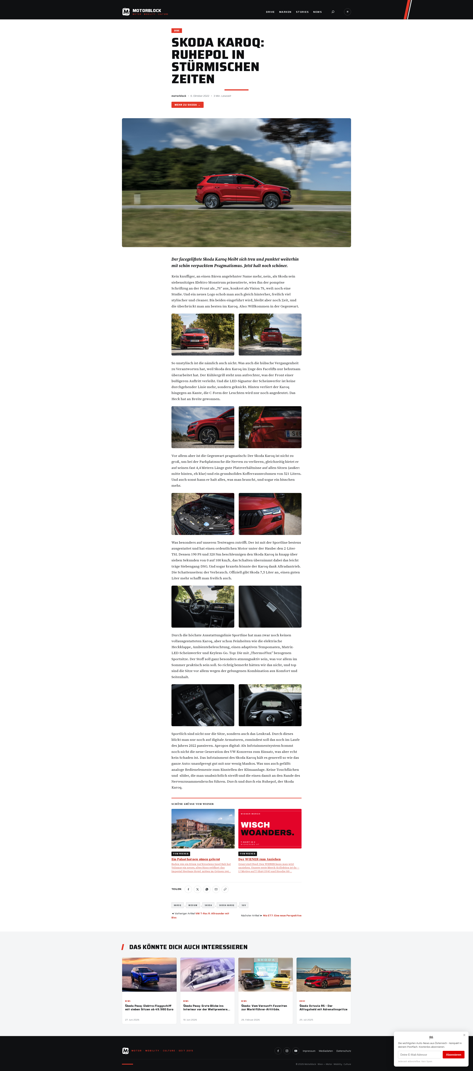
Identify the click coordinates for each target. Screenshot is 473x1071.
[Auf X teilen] (197, 889)
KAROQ (177, 905)
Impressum (309, 1051)
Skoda (192, 105)
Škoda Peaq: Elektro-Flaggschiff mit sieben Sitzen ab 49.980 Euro (149, 1007)
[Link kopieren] (225, 889)
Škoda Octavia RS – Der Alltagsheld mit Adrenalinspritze (323, 1007)
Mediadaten (326, 1051)
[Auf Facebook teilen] (188, 889)
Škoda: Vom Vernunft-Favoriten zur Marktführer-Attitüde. (264, 1007)
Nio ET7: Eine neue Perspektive (282, 915)
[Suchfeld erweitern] (333, 12)
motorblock (178, 96)
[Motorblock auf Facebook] (278, 1050)
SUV (244, 905)
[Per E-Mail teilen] (216, 889)
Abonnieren (453, 1054)
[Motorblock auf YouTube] (295, 1050)
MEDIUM (193, 905)
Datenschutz (343, 1051)
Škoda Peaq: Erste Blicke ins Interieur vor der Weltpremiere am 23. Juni (205, 1007)
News (128, 1001)
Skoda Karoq (226, 905)
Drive (176, 31)
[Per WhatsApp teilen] (206, 889)
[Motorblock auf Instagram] (286, 1050)
